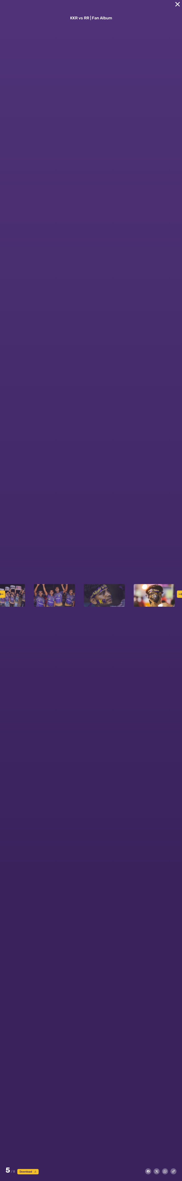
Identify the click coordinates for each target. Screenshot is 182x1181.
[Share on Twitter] (157, 1171)
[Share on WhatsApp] (165, 1171)
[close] (177, 4)
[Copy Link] (173, 1171)
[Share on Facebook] (148, 1171)
